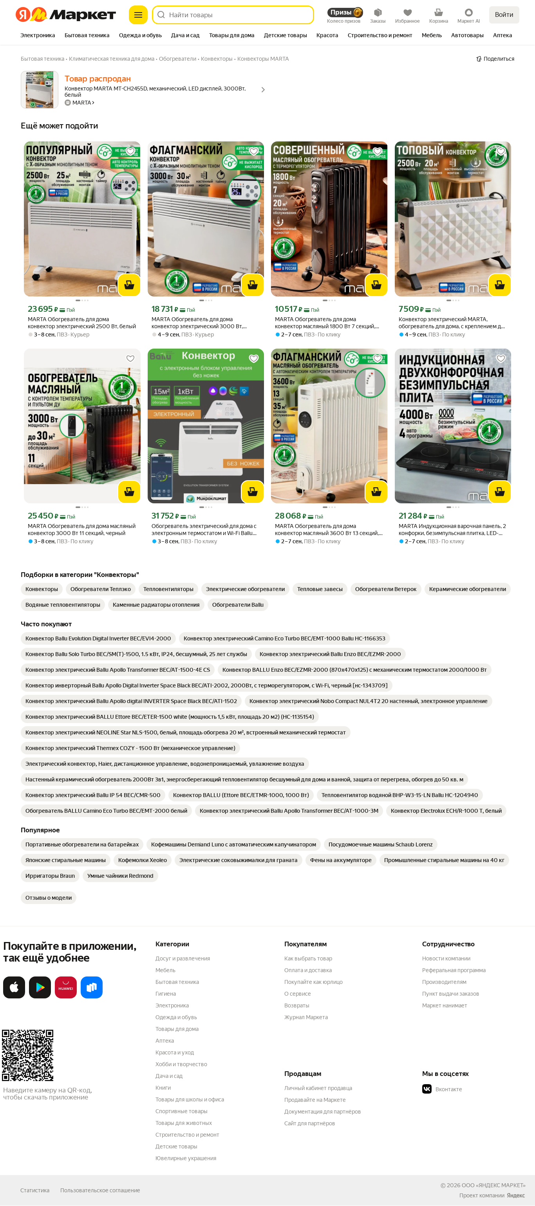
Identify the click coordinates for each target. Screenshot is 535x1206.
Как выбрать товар (308, 958)
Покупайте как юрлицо (313, 982)
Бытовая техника (177, 982)
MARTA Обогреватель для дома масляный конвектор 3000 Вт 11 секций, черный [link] (82, 529)
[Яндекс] (516, 1195)
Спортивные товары (181, 1111)
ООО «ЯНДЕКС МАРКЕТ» (494, 1185)
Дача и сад (169, 1076)
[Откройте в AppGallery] (66, 997)
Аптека (164, 1041)
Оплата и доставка (308, 970)
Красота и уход (174, 1052)
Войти (504, 14)
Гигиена (165, 994)
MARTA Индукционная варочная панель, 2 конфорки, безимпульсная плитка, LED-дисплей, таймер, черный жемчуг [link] (452, 530)
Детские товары (176, 1146)
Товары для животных (183, 1123)
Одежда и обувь (176, 1017)
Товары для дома (177, 1029)
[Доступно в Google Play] (40, 997)
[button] (477, 1089)
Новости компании (446, 958)
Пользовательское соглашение (100, 1190)
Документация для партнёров (322, 1111)
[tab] (38, 36)
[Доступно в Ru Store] (92, 997)
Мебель (165, 970)
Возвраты (296, 1005)
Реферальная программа (454, 970)
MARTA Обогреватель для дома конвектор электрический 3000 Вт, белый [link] (197, 323)
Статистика (34, 1190)
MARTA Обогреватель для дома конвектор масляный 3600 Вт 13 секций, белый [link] (327, 530)
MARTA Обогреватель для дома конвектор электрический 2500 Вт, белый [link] (82, 322)
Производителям (444, 982)
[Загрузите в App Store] (14, 997)
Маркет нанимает (444, 1005)
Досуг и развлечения (182, 958)
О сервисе (297, 994)
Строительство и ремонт (187, 1135)
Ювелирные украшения (185, 1158)
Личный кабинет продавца (318, 1088)
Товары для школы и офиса (189, 1099)
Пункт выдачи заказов (450, 994)
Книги (163, 1088)
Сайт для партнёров (309, 1123)
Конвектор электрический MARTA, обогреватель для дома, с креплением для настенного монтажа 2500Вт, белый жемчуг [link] (453, 323)
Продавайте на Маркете (315, 1100)
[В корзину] (129, 285)
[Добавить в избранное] (130, 151)
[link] (42, 589)
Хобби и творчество (181, 1064)
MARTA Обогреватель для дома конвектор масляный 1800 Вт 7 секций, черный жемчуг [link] (325, 323)
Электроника (172, 1005)
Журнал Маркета (306, 1017)
